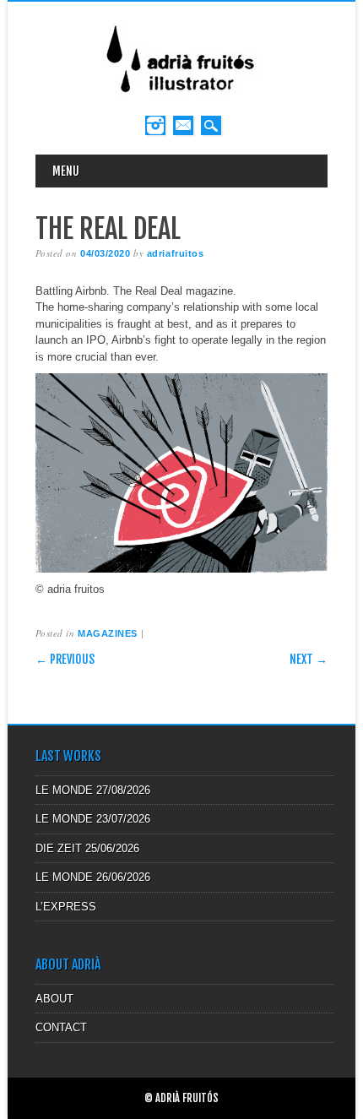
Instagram (155, 125)
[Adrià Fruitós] (181, 98)
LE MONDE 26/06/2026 (92, 877)
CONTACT (61, 1027)
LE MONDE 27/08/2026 (92, 790)
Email (183, 125)
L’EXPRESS (65, 906)
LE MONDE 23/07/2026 (92, 818)
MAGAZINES (108, 633)
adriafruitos (175, 253)
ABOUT (54, 998)
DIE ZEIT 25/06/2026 (87, 848)
